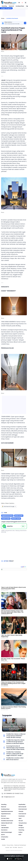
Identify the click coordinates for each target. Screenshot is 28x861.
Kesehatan (22, 816)
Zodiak (3, 839)
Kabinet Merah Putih (6, 823)
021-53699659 (8, 793)
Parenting (21, 830)
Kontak (7, 847)
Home (2, 18)
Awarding (4, 6)
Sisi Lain (21, 820)
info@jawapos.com (9, 797)
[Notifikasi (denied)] (22, 2)
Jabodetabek (5, 827)
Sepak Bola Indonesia (7, 811)
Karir (20, 834)
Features (3, 825)
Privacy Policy (10, 845)
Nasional (11, 6)
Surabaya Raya (20, 6)
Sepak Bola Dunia (6, 813)
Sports (3, 834)
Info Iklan (15, 847)
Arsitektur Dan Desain (12, 18)
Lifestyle (21, 811)
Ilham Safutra (8, 22)
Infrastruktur (4, 837)
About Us (20, 847)
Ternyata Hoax (23, 823)
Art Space (21, 827)
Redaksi (4, 845)
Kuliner (20, 832)
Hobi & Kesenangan (6, 832)
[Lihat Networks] (19, 2)
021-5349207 (16, 793)
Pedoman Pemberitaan (20, 845)
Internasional (22, 813)
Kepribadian (22, 804)
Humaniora (4, 830)
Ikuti (23, 526)
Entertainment (23, 809)
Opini (20, 818)
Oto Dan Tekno (5, 818)
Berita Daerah (22, 806)
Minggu (21, 825)
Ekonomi (3, 816)
